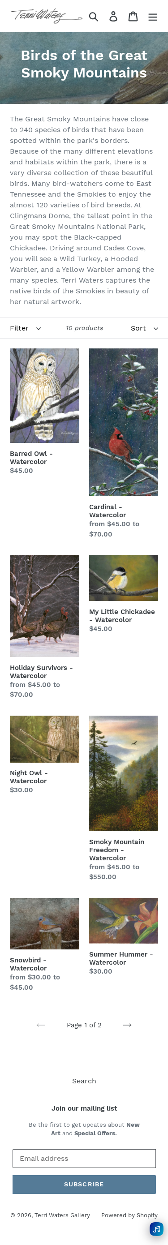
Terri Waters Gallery (62, 1215)
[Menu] (153, 16)
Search (84, 1081)
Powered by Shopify (129, 1215)
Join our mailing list (84, 1108)
